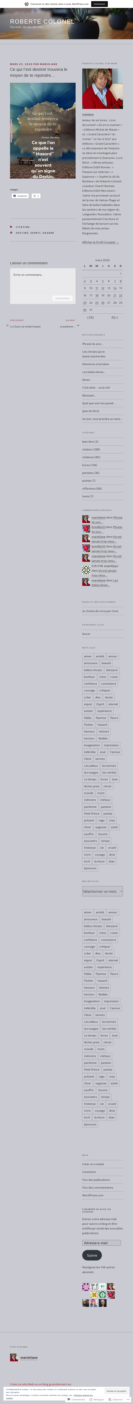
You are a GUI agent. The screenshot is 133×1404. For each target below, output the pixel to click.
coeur (114, 676)
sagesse (100, 827)
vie (102, 847)
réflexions (89, 488)
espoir (88, 704)
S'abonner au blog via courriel (96, 1210)
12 (102, 288)
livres (86, 465)
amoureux (90, 663)
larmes (100, 758)
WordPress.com (92, 1195)
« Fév (90, 317)
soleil (114, 827)
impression (111, 745)
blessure (112, 670)
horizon (89, 738)
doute (109, 697)
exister (88, 711)
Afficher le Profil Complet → (100, 242)
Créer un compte (93, 1164)
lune (115, 779)
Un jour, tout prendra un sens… (102, 419)
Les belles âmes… (94, 372)
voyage (100, 854)
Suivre (92, 1255)
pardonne (90, 806)
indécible (90, 752)
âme (112, 854)
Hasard (48, 232)
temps (105, 841)
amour (112, 656)
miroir (108, 786)
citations (88, 457)
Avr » (115, 317)
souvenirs (90, 841)
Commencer (99, 4)
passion (106, 806)
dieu (98, 697)
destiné (22, 232)
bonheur (89, 676)
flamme (101, 718)
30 (84, 309)
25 (96, 302)
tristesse (90, 847)
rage (101, 820)
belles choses (93, 670)
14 (114, 288)
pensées (87, 473)
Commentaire (62, 298)
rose (112, 820)
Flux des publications (96, 1179)
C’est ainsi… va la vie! (96, 387)
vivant (112, 847)
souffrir (89, 834)
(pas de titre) (90, 411)
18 (96, 295)
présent (89, 820)
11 (97, 288)
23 (84, 302)
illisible (103, 738)
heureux (89, 731)
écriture (99, 861)
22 (120, 295)
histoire (104, 731)
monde (88, 793)
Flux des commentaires (97, 1187)
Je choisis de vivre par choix (100, 611)
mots (100, 793)
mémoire (90, 799)
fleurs (114, 718)
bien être (88, 441)
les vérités (109, 772)
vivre (87, 854)
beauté (106, 663)
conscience (108, 683)
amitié (100, 656)
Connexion (89, 1172)
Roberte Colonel (42, 21)
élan (112, 861)
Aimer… (87, 379)
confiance (90, 683)
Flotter (88, 724)
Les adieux (91, 765)
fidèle (87, 718)
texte (85, 496)
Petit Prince (91, 813)
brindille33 (98, 527)
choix (102, 676)
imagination (92, 745)
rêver (87, 827)
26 (102, 302)
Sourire (103, 834)
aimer (88, 656)
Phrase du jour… (93, 344)
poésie (86, 480)
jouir (103, 752)
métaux (105, 799)
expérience (104, 711)
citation (23, 227)
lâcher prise (91, 786)
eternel (113, 704)
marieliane (49, 64)
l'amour (115, 752)
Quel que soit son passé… (99, 403)
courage (89, 690)
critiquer (104, 690)
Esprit (35, 232)
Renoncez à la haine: (95, 364)
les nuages (91, 772)
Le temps (90, 779)
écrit (87, 861)
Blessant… (89, 395)
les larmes (109, 765)
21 (114, 295)
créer (87, 697)
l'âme (87, 758)
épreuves (90, 868)
